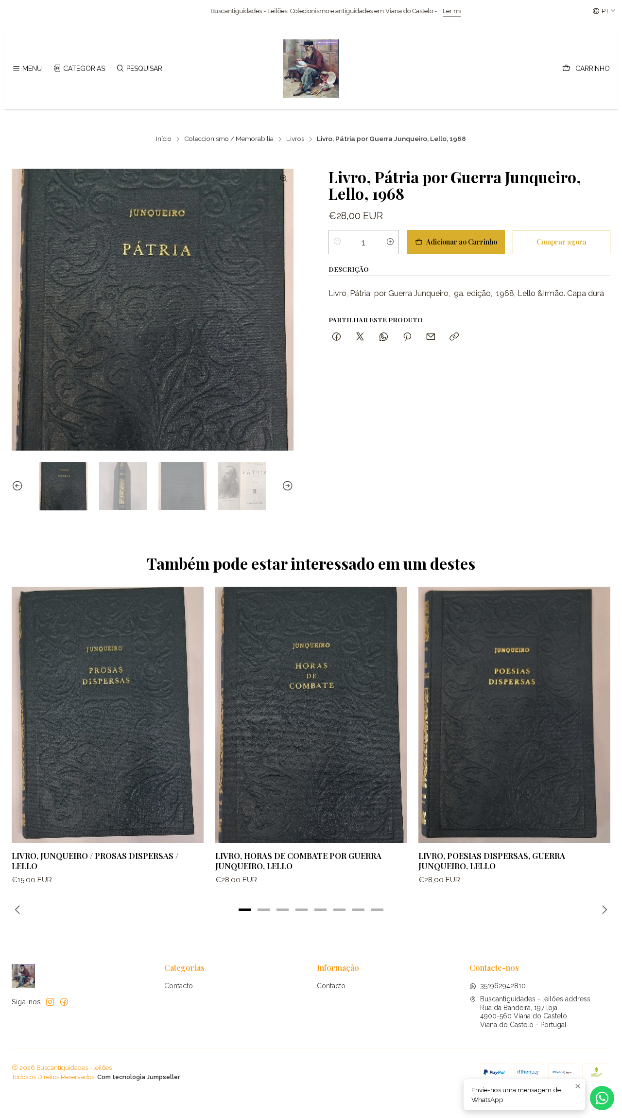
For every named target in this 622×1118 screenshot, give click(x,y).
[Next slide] (286, 486)
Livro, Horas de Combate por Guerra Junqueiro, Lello (298, 860)
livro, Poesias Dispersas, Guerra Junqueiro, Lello (491, 860)
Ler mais (372, 11)
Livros (295, 139)
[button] (245, 910)
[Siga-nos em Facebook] (64, 1002)
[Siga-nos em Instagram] (50, 1002)
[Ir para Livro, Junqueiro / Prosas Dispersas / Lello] (108, 714)
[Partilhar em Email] (431, 337)
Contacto (178, 986)
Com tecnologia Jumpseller (138, 1077)
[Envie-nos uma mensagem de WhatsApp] (602, 1098)
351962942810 (503, 986)
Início (164, 139)
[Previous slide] (19, 486)
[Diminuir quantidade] (337, 241)
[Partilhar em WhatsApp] (384, 337)
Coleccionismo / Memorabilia (229, 139)
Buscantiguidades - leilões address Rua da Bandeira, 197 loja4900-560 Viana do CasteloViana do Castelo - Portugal (535, 1012)
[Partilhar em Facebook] (336, 337)
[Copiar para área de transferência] (454, 337)
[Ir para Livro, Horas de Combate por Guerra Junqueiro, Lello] (311, 714)
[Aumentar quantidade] (390, 241)
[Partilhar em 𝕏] (360, 337)
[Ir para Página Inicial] (311, 68)
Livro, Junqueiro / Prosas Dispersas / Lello (95, 860)
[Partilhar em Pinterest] (407, 337)
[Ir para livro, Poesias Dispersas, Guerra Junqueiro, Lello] (514, 714)
